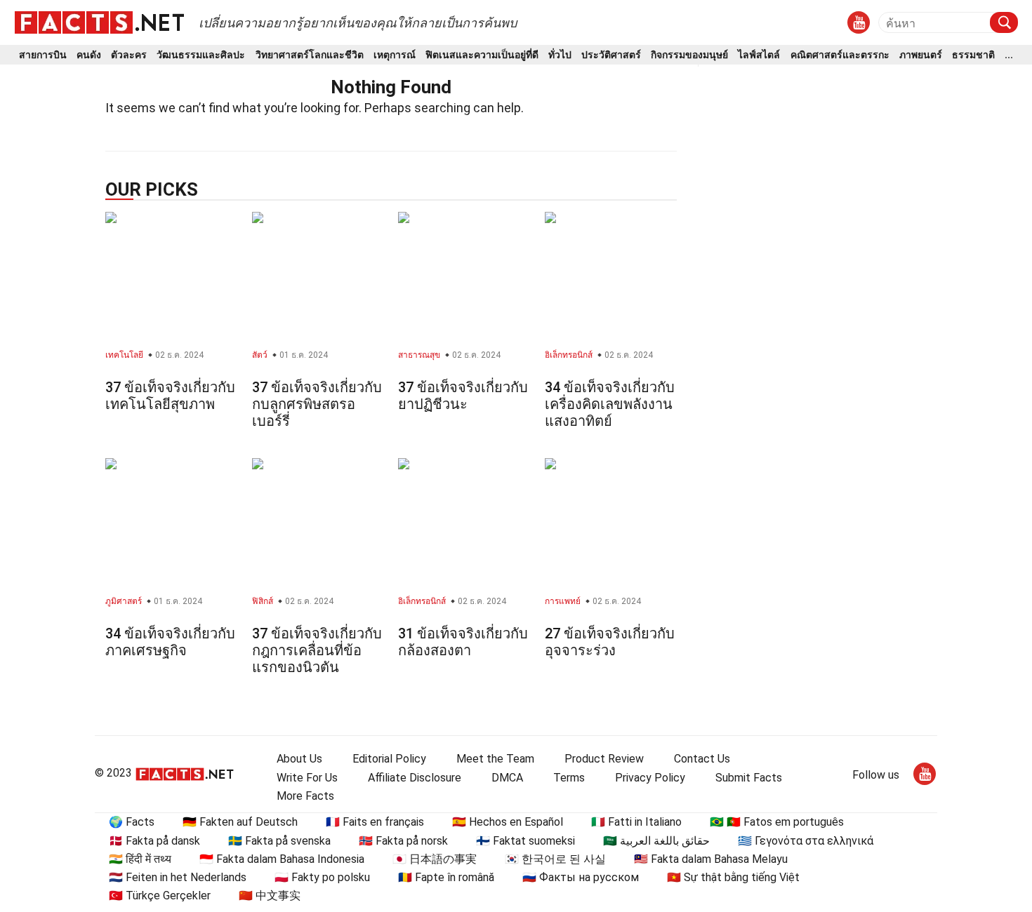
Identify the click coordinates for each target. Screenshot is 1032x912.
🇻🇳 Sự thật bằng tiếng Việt (733, 877)
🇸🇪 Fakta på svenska (279, 840)
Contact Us (702, 758)
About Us (299, 758)
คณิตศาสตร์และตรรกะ (839, 55)
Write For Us (307, 777)
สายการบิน (43, 55)
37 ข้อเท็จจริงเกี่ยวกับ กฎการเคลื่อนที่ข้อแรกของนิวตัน (317, 650)
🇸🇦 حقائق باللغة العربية (656, 840)
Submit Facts (748, 777)
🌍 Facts (131, 822)
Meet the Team (495, 758)
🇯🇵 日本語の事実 (434, 859)
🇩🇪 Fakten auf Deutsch (240, 822)
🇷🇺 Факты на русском (580, 877)
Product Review (604, 758)
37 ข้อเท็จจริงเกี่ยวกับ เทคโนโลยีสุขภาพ (170, 396)
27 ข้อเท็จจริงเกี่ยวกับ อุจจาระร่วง (610, 642)
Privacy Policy (650, 777)
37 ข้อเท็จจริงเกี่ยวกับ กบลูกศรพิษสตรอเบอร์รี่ (317, 404)
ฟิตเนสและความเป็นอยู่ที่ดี (481, 55)
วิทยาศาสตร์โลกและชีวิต (310, 55)
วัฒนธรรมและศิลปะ (201, 55)
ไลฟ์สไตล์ (759, 55)
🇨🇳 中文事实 (269, 895)
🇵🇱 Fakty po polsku (322, 877)
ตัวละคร (129, 55)
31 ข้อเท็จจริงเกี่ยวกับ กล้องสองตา (463, 642)
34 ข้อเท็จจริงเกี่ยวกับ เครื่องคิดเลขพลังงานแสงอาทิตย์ (610, 404)
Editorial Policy (389, 758)
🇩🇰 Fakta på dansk (154, 840)
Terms (569, 777)
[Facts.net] (99, 21)
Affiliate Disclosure (414, 777)
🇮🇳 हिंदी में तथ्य (140, 859)
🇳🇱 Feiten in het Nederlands (177, 877)
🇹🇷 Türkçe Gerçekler (160, 895)
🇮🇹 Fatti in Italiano (636, 822)
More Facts (305, 796)
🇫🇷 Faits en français (375, 822)
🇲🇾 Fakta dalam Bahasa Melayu (711, 859)
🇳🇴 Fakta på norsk (403, 840)
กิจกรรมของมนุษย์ (689, 55)
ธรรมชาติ (973, 55)
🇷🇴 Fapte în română (446, 877)
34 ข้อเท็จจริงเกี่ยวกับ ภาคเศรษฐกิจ (170, 642)
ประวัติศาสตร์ (611, 55)
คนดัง (89, 55)
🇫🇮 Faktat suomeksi (525, 840)
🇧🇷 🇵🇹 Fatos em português (777, 822)
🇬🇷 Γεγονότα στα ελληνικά (805, 840)
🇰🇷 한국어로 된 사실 (555, 859)
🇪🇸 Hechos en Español (507, 822)
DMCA (507, 777)
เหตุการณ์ (394, 55)
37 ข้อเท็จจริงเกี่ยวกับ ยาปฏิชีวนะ (463, 396)
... (1009, 55)
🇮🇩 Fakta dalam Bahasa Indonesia (281, 859)
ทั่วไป (559, 55)
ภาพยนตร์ (920, 55)
